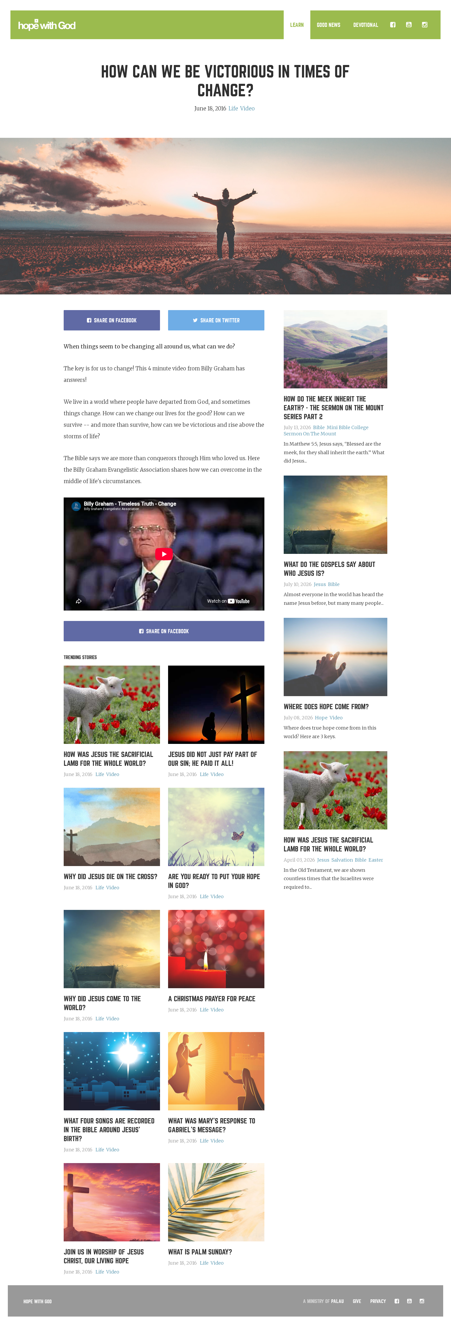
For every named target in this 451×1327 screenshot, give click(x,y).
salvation (342, 860)
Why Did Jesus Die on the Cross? (110, 876)
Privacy (378, 1301)
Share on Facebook (167, 631)
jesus (320, 584)
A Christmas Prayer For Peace (212, 999)
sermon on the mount (310, 434)
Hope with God (37, 1301)
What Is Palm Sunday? (200, 1252)
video (247, 108)
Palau (337, 1301)
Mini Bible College (348, 427)
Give (357, 1301)
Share (115, 320)
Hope (321, 718)
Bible (319, 427)
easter (376, 860)
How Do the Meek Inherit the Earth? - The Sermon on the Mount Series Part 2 (334, 407)
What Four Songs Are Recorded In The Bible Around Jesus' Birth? (109, 1129)
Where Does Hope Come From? (326, 706)
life (233, 108)
